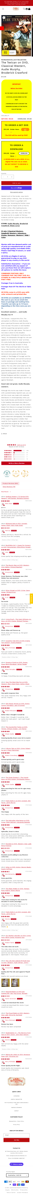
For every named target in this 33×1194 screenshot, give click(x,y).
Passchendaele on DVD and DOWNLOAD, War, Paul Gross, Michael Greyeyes (14, 993)
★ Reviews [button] (31, 598)
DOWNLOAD (24, 153)
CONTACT (16, 1110)
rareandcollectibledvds (15, 1187)
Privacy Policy (16, 1124)
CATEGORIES (16, 1095)
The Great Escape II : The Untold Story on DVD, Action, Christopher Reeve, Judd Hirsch (15, 779)
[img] (16, 445)
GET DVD (25, 130)
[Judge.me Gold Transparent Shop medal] (24, 473)
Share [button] (5, 433)
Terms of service (11, 1192)
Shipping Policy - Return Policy (16, 1121)
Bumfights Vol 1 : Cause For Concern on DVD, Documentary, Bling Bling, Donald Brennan (16, 547)
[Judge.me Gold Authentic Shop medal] (15, 473)
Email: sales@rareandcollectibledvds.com (16, 1155)
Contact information (22, 1192)
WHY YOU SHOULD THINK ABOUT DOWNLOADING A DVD (16, 1103)
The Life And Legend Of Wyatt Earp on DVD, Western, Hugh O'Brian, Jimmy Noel (15, 962)
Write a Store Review (16, 463)
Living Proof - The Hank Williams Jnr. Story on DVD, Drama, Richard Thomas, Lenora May (16, 621)
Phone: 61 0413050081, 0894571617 (16, 1158)
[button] (3, 9)
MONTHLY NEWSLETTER (16, 1099)
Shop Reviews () (9, 486)
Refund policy (14, 1190)
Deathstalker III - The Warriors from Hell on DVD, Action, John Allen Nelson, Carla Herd (16, 1034)
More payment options (16, 192)
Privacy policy (24, 1190)
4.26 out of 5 (21, 445)
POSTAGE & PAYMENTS (16, 1107)
